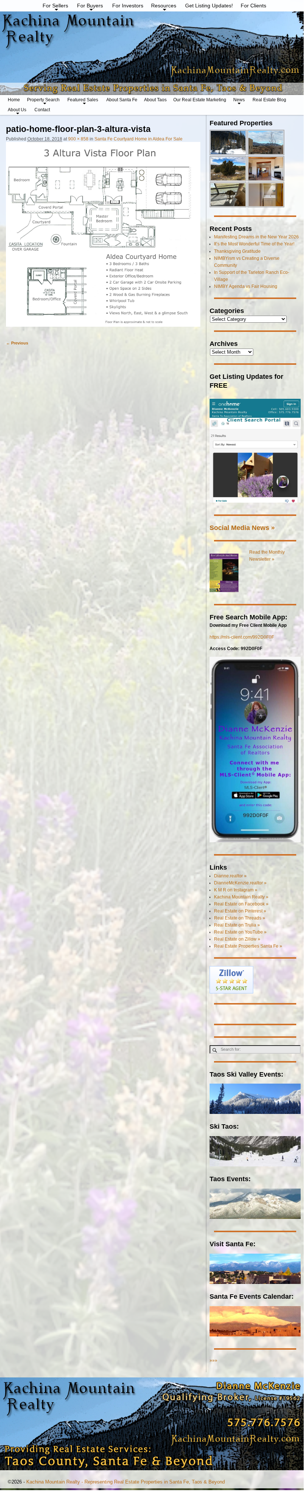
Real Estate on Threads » (239, 918)
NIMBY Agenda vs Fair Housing (245, 286)
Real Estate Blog (269, 99)
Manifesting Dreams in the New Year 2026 (256, 236)
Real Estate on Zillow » (237, 939)
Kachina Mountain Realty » (241, 897)
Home (14, 99)
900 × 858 (78, 139)
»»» (213, 1360)
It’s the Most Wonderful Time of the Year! (254, 244)
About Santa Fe (121, 99)
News (239, 99)
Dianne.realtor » (230, 875)
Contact (42, 109)
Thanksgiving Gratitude (237, 251)
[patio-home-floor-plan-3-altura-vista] (103, 238)
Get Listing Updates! (209, 6)
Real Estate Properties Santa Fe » (248, 946)
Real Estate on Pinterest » (240, 911)
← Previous (17, 343)
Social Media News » (242, 527)
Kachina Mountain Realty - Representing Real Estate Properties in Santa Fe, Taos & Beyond (125, 1482)
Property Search (43, 99)
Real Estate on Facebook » (241, 904)
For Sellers (55, 6)
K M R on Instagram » (235, 890)
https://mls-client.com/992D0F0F (242, 637)
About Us (17, 109)
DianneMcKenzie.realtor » (240, 883)
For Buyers (90, 6)
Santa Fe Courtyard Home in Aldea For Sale (138, 139)
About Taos (155, 99)
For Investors (127, 6)
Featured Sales (82, 99)
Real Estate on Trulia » (237, 925)
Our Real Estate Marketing (199, 99)
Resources (163, 6)
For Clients (253, 6)
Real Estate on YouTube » (240, 932)
